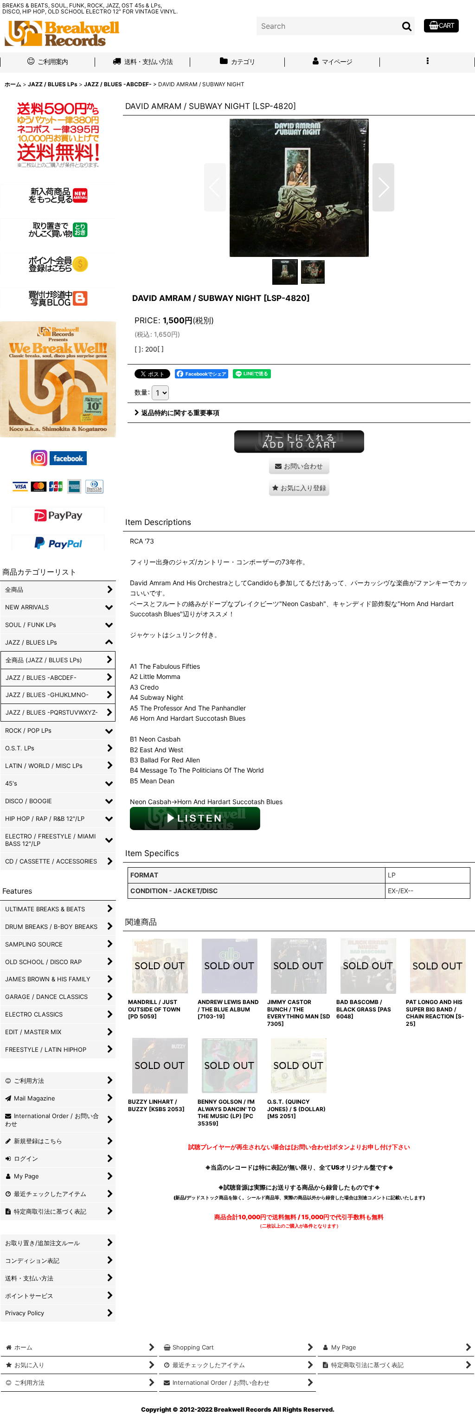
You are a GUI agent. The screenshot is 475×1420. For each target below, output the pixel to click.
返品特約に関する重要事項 (180, 412)
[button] (427, 62)
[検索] (407, 26)
